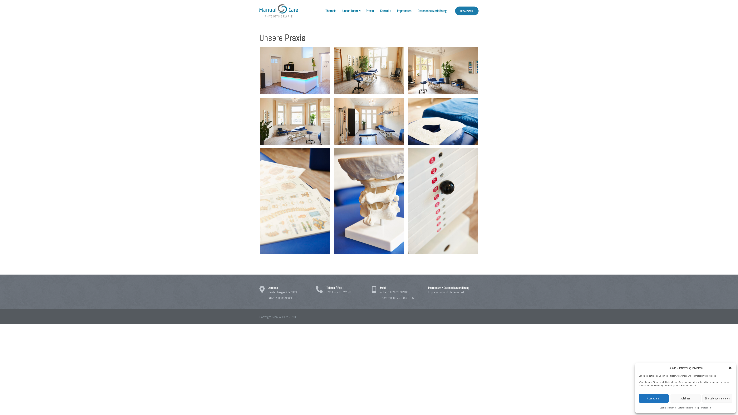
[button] (730, 368)
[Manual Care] (278, 11)
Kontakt (385, 10)
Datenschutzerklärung (688, 407)
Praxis (370, 10)
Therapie (330, 10)
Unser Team (350, 10)
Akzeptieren (653, 398)
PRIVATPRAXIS (467, 10)
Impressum (706, 407)
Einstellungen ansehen (717, 398)
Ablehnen (686, 398)
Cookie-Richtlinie (668, 407)
